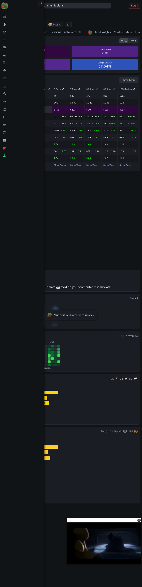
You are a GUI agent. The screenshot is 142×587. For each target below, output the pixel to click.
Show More (129, 80)
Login (134, 5)
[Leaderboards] (22, 117)
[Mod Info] (22, 156)
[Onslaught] (22, 32)
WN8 (133, 40)
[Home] (22, 5)
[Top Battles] (22, 86)
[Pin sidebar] (40, 3)
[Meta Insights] (22, 101)
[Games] (22, 132)
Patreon (75, 315)
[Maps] (22, 109)
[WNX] (22, 24)
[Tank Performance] (22, 47)
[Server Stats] (22, 94)
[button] (139, 520)
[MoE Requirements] (22, 70)
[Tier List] (22, 125)
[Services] (22, 16)
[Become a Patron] (22, 148)
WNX (124, 40)
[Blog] (22, 140)
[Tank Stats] (22, 39)
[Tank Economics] (22, 55)
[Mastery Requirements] (22, 78)
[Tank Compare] (22, 63)
